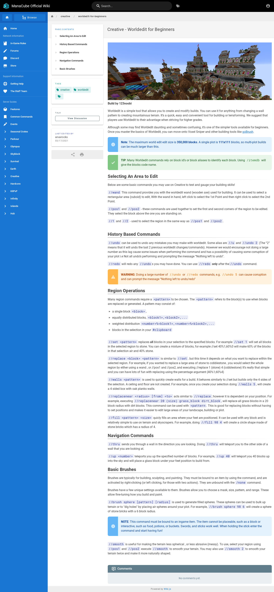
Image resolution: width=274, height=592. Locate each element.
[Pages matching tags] (59, 96)
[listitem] (77, 36)
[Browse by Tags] (178, 5)
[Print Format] (81, 154)
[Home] (7, 17)
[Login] (268, 5)
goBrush (247, 132)
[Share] (72, 154)
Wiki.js (167, 589)
